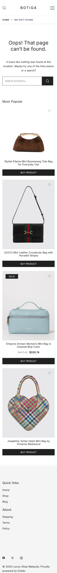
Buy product (29, 172)
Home (6, 490)
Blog (5, 501)
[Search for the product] (47, 81)
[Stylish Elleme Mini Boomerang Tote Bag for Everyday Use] (28, 132)
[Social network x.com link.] (12, 557)
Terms (6, 522)
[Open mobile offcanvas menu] (52, 8)
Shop (5, 495)
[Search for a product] (4, 7)
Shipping (7, 516)
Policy (6, 528)
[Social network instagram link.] (21, 557)
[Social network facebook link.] (3, 557)
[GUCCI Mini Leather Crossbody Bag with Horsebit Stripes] (28, 214)
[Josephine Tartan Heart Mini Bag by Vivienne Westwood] (28, 403)
